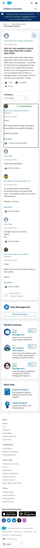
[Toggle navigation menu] (35, 9)
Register (26, 17)
